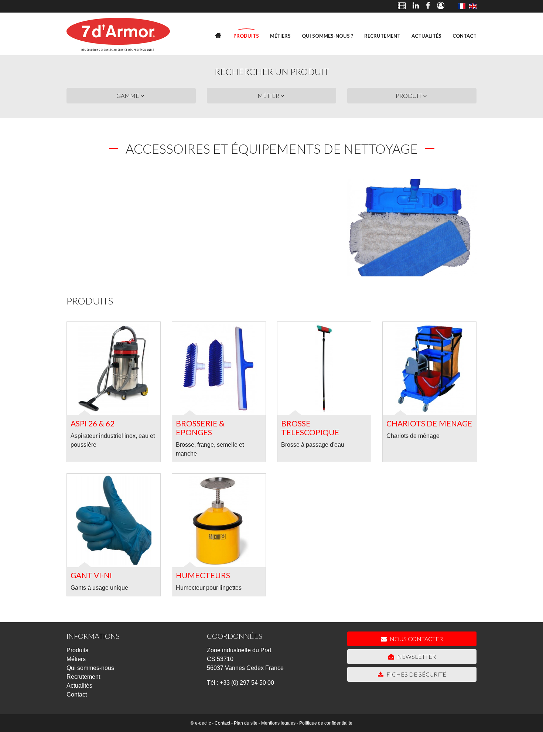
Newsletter (416, 656)
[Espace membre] (440, 6)
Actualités (426, 36)
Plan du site (245, 723)
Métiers (280, 36)
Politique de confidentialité (325, 723)
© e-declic (201, 723)
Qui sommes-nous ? (327, 36)
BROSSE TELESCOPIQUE (310, 428)
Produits (246, 36)
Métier (268, 95)
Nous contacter (416, 638)
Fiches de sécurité (415, 674)
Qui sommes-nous (90, 668)
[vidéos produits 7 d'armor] (402, 6)
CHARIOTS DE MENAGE (429, 423)
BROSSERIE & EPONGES (200, 428)
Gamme (128, 95)
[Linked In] (416, 6)
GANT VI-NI (91, 575)
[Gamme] (461, 6)
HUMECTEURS (203, 575)
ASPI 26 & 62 (93, 423)
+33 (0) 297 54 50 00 (247, 683)
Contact (464, 36)
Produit (409, 95)
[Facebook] (428, 6)
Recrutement (382, 36)
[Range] (473, 6)
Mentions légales (278, 723)
